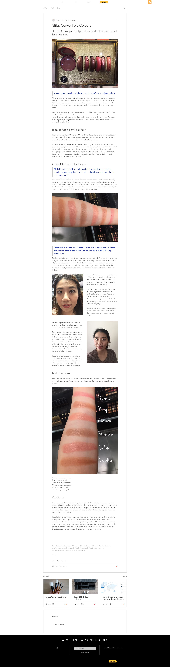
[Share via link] (66, 561)
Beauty (59, 8)
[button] (104, 2)
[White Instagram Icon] (57, 648)
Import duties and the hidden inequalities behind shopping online (113, 598)
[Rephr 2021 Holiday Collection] (85, 586)
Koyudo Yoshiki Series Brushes (56, 597)
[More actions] (117, 20)
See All (125, 576)
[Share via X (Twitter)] (57, 561)
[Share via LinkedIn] (62, 561)
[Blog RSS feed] (149, 2)
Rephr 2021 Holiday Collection (81, 598)
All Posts (45, 8)
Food (52, 8)
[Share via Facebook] (53, 561)
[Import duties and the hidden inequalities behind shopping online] (114, 586)
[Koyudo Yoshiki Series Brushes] (56, 586)
